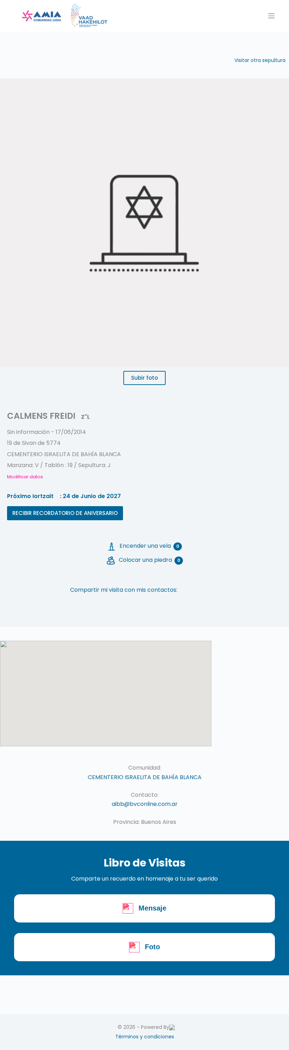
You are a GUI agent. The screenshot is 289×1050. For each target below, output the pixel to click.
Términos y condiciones (144, 1036)
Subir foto (144, 377)
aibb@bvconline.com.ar (145, 804)
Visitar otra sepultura (259, 60)
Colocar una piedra (149, 560)
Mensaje (152, 908)
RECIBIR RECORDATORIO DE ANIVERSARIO (65, 513)
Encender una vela (149, 546)
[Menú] (271, 16)
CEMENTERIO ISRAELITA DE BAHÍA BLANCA (145, 777)
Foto (152, 947)
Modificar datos (25, 476)
